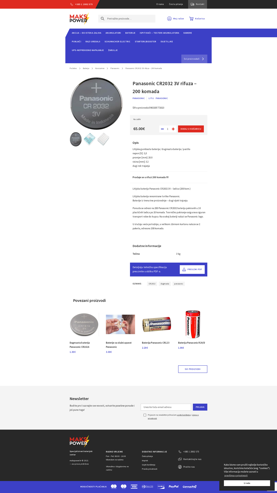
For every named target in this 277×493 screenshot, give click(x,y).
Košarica (200, 18)
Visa (134, 486)
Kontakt (200, 4)
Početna (73, 68)
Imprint (145, 460)
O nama (160, 4)
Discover (161, 486)
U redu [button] (247, 483)
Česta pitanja (176, 4)
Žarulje (113, 50)
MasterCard (114, 486)
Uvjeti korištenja (148, 465)
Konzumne (99, 68)
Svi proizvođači (192, 58)
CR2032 (152, 284)
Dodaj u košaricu (191, 128)
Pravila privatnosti (149, 469)
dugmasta (165, 284)
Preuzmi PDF (195, 269)
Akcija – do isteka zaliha (86, 32)
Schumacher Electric (118, 41)
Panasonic (115, 68)
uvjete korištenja (184, 415)
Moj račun (178, 18)
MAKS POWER (80, 18)
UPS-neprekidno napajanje (88, 50)
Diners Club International (147, 486)
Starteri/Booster (145, 41)
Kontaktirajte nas (192, 459)
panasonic (178, 284)
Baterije (130, 32)
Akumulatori (113, 32)
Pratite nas (189, 466)
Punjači (76, 41)
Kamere (188, 32)
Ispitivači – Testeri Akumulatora (159, 32)
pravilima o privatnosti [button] (236, 475)
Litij (151, 98)
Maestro (123, 486)
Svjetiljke (167, 41)
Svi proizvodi (193, 369)
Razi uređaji (93, 41)
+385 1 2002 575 (84, 4)
